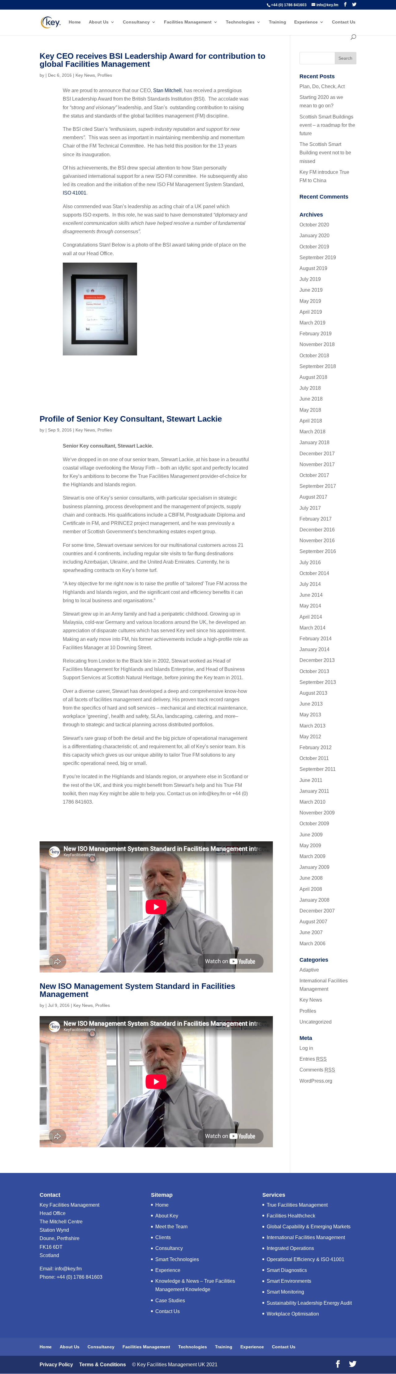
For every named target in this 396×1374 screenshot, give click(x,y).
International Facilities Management (306, 1237)
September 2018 (317, 366)
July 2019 (310, 279)
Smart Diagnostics (287, 1270)
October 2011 (314, 758)
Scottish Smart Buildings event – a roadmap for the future (327, 125)
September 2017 (317, 486)
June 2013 (311, 703)
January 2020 (314, 235)
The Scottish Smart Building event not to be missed (325, 153)
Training (277, 22)
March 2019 (312, 322)
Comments (317, 1069)
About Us (99, 22)
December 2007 (317, 910)
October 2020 (314, 224)
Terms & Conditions (102, 1364)
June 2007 (311, 932)
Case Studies (170, 1300)
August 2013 (313, 693)
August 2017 (313, 497)
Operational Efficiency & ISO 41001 (305, 1259)
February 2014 (315, 638)
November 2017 (317, 464)
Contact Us (343, 22)
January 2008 (314, 900)
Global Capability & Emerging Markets (309, 1226)
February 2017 (315, 519)
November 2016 (317, 540)
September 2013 (317, 682)
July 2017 (310, 508)
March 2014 (312, 627)
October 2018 (314, 355)
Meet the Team (171, 1226)
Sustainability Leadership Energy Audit (309, 1303)
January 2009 (314, 867)
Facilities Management (188, 22)
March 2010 (312, 802)
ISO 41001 (74, 192)
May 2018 (310, 410)
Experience (306, 22)
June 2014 (311, 595)
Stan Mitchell (167, 90)
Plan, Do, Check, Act (322, 86)
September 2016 (317, 551)
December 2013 (317, 660)
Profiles (104, 75)
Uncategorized (315, 1021)
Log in (306, 1048)
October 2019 (314, 246)
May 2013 (310, 714)
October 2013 (314, 671)
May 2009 (310, 845)
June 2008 (311, 878)
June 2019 (311, 290)
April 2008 (310, 889)
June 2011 (310, 780)
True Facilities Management (297, 1205)
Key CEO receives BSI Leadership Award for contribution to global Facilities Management (152, 60)
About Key (166, 1215)
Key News (85, 75)
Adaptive (309, 970)
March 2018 (312, 431)
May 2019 (310, 301)
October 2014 (314, 573)
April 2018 (310, 420)
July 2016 (310, 562)
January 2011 (314, 791)
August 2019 (313, 268)
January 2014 (314, 649)
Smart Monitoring (285, 1292)
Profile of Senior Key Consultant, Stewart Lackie (131, 418)
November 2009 (317, 812)
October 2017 (314, 475)
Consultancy (136, 22)
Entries (313, 1059)
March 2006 (312, 943)
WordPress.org (315, 1081)
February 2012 (315, 747)
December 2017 (317, 453)
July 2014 (310, 584)
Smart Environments (289, 1281)
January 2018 (314, 442)
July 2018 (310, 388)
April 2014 (310, 617)
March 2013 (312, 725)
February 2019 (315, 333)
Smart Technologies (177, 1259)
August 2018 (313, 377)
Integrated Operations (290, 1248)
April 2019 (310, 312)
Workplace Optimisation (293, 1313)
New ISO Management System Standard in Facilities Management (137, 990)
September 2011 (317, 769)
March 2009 (312, 856)
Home (75, 22)
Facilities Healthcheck (291, 1215)
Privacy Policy (56, 1364)
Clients (163, 1237)
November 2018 (317, 344)
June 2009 (311, 834)
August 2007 (313, 921)
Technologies (240, 22)
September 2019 (317, 257)
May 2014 (310, 605)
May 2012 (310, 736)
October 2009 (314, 823)
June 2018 (311, 398)
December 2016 (317, 529)
